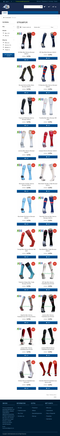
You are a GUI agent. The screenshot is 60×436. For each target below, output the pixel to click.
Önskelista (48, 416)
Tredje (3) (7, 49)
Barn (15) (7, 33)
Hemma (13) (8, 45)
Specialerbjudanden (37, 413)
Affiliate (34, 410)
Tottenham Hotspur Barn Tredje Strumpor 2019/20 (26, 282)
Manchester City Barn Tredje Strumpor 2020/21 (47, 184)
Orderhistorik (49, 410)
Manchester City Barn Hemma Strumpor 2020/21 (26, 184)
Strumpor (14, 17)
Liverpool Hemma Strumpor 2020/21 (48, 151)
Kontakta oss (21, 416)
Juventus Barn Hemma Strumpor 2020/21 (26, 151)
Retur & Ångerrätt (50, 413)
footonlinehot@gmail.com (8, 428)
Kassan (56, 1)
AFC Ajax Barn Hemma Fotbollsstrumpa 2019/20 (48, 282)
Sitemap (34, 416)
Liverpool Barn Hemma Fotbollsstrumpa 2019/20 (26, 348)
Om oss (20, 407)
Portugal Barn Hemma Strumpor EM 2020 (26, 250)
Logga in (7, 1)
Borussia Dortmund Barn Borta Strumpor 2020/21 (26, 85)
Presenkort (35, 407)
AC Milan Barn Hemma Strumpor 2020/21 (26, 53)
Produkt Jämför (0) (26, 27)
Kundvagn (51, 1)
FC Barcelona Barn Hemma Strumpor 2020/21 (48, 85)
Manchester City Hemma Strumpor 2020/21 (26, 217)
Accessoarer (8, 17)
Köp (27, 60)
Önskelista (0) (45, 1)
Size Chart (20, 413)
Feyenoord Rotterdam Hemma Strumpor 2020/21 (26, 118)
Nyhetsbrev (49, 419)
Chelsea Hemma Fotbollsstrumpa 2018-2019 (26, 381)
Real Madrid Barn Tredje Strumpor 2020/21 (47, 250)
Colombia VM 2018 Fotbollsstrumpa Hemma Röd (48, 381)
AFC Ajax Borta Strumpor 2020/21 (47, 52)
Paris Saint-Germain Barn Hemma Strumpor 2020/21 (47, 217)
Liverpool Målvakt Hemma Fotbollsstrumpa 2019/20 (47, 348)
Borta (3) (7, 42)
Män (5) (7, 35)
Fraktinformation (22, 410)
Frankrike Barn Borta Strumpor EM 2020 (47, 118)
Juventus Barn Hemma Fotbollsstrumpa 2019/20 (48, 315)
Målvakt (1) (7, 47)
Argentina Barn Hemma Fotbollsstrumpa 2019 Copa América (26, 315)
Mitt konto (39, 1)
